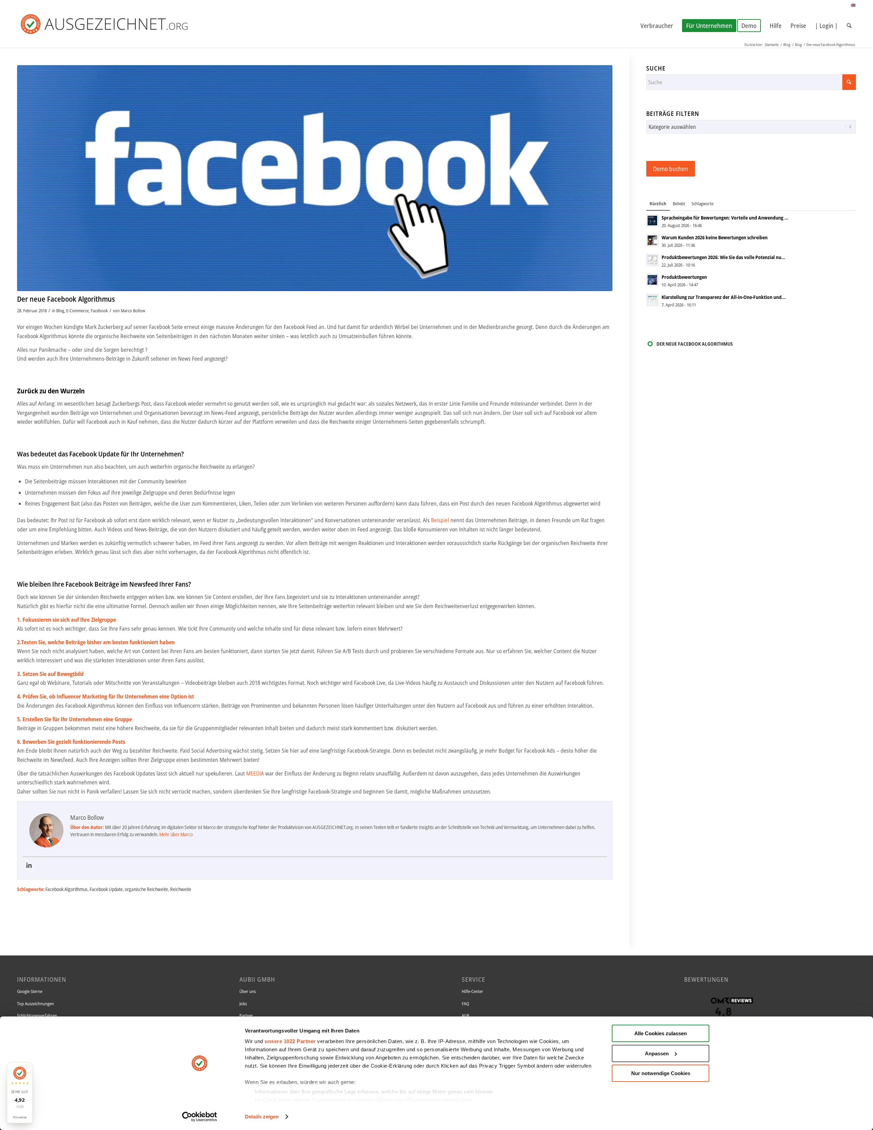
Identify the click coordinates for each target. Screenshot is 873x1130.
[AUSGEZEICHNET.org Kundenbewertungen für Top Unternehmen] (115, 25)
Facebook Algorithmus (66, 889)
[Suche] (849, 25)
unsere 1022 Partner (290, 1041)
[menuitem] (657, 25)
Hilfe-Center (472, 991)
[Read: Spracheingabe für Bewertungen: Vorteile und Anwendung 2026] (652, 220)
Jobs (243, 1003)
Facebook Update (106, 889)
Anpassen (657, 1053)
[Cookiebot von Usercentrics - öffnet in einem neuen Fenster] (200, 1117)
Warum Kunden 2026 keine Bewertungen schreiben (715, 237)
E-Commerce (77, 310)
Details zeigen (262, 1116)
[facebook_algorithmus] (314, 178)
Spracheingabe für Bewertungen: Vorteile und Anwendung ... (725, 217)
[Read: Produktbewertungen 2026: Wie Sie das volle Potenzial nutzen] (652, 260)
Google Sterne (29, 991)
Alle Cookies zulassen (660, 1033)
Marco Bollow (133, 310)
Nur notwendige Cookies (660, 1073)
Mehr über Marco (176, 834)
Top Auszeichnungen (35, 1003)
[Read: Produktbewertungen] (652, 280)
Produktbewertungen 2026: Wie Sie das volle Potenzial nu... (723, 257)
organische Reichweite (146, 889)
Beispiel (440, 520)
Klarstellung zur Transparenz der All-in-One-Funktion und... (724, 297)
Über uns (247, 991)
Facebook (99, 310)
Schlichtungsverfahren (37, 1015)
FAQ (465, 1003)
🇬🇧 (853, 4)
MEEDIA (255, 773)
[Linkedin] (29, 865)
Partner (246, 1015)
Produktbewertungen (684, 277)
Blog (60, 310)
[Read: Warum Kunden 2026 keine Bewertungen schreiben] (652, 240)
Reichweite (180, 889)
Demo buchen (670, 169)
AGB (465, 1015)
